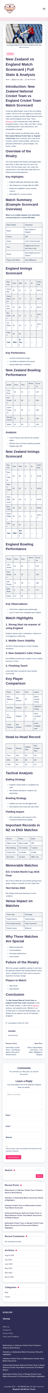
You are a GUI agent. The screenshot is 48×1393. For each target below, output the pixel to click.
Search (8, 1170)
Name (8, 1115)
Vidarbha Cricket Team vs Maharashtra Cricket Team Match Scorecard (23, 1207)
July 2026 (8, 1260)
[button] (13, 1035)
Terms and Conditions (11, 1336)
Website (9, 1137)
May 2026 (8, 1268)
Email (8, 1126)
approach (36, 1005)
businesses (9, 121)
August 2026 (9, 1255)
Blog (6, 1292)
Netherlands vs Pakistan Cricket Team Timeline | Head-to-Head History (24, 1191)
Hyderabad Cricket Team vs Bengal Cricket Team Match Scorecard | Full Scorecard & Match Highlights (24, 1225)
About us (6, 1327)
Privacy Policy (8, 1333)
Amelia (11, 1031)
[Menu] (44, 8)
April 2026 (8, 1273)
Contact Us (7, 1330)
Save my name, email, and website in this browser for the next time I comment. (24, 1150)
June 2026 (9, 1264)
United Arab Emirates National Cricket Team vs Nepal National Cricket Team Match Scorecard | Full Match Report (23, 1215)
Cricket (10, 54)
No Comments (31, 79)
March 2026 (9, 1277)
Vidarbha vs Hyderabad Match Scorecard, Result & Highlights (24, 1199)
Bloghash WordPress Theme (24, 1389)
